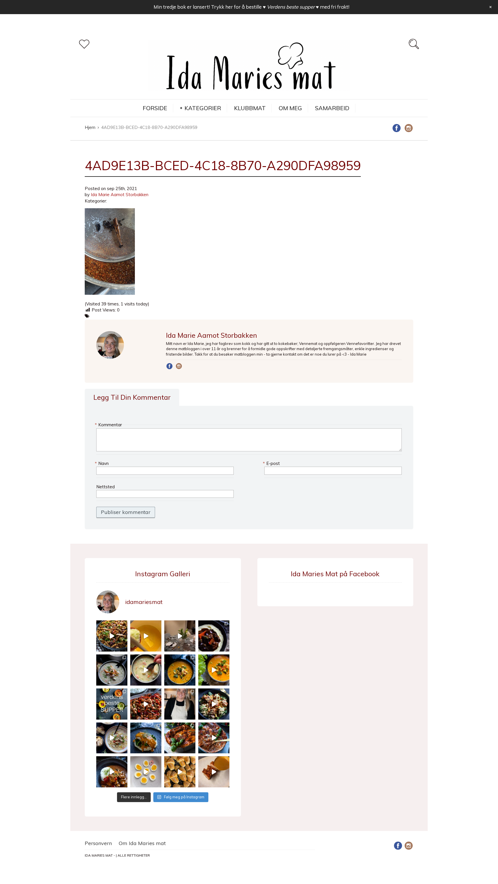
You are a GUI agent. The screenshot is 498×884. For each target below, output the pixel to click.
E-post (272, 463)
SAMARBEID (332, 108)
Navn (102, 463)
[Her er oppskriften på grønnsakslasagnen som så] (179, 738)
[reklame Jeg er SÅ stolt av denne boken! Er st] (111, 704)
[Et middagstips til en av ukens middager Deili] (213, 704)
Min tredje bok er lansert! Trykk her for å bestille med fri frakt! (251, 7)
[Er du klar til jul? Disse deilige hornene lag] (179, 771)
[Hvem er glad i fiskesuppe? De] (145, 670)
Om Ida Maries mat (142, 843)
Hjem (90, 127)
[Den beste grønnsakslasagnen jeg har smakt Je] (213, 738)
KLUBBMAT (250, 108)
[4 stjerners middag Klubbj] (179, 636)
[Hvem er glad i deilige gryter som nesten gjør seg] (213, 636)
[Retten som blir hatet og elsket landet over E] (145, 771)
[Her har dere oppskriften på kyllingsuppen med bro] (179, 670)
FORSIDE (155, 108)
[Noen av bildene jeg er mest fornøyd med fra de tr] (145, 738)
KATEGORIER (202, 108)
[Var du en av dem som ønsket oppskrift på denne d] (111, 670)
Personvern (98, 843)
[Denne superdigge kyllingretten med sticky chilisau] (145, 704)
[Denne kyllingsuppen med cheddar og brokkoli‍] (213, 670)
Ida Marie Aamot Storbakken (119, 194)
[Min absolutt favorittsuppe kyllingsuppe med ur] (111, 738)
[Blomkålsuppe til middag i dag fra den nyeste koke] (145, 636)
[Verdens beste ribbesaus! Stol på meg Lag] (213, 771)
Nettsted (105, 486)
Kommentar (109, 424)
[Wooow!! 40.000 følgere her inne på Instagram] (179, 704)
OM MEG (290, 108)
